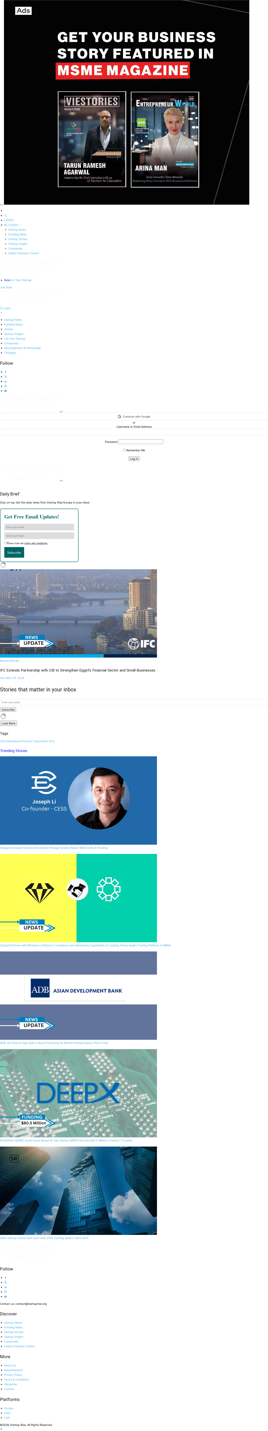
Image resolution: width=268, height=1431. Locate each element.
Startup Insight (17, 243)
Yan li (12, 678)
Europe (8, 1408)
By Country (11, 225)
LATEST (9, 220)
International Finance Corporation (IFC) (30, 741)
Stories (8, 329)
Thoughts (10, 352)
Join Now (6, 287)
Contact (9, 1389)
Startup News (17, 229)
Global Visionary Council (23, 253)
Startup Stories (17, 239)
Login (7, 308)
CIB (2, 741)
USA (7, 1417)
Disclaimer (10, 1384)
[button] (134, 416)
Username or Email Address (134, 426)
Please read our (27, 543)
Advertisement (13, 1370)
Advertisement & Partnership (22, 348)
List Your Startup (17, 280)
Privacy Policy (13, 1374)
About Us (10, 1365)
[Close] (1, 204)
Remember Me (135, 450)
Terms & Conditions (16, 1379)
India (7, 1413)
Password (111, 441)
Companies (15, 248)
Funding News (17, 234)
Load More (8, 723)
